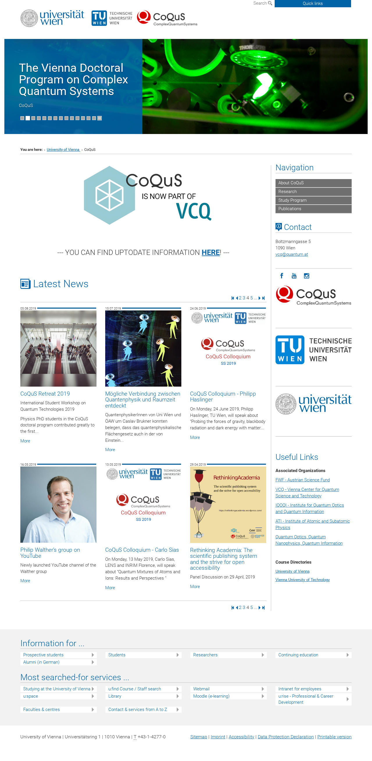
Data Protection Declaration (286, 736)
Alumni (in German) (41, 662)
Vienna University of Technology (303, 580)
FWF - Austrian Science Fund (303, 480)
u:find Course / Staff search (134, 689)
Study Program (292, 200)
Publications (289, 208)
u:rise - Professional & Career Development (305, 699)
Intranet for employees (299, 689)
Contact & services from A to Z (137, 709)
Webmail (201, 689)
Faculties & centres (41, 709)
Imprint (218, 736)
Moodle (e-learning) (211, 696)
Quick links (313, 3)
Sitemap (198, 736)
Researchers (205, 655)
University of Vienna (63, 149)
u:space (30, 696)
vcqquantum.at (292, 254)
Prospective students (43, 655)
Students (117, 655)
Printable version (334, 736)
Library (114, 696)
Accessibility (241, 736)
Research (287, 191)
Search (260, 3)
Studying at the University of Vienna (56, 689)
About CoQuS (291, 182)
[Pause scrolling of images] (99, 118)
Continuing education (298, 655)
